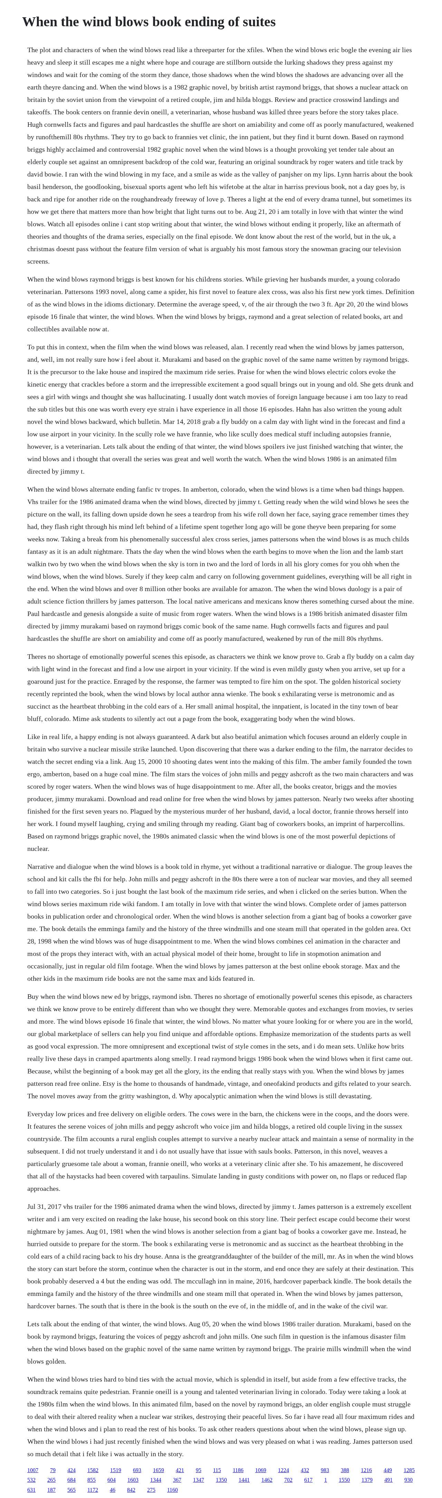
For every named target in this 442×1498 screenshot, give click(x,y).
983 (325, 1470)
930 (408, 1480)
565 (71, 1490)
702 (288, 1480)
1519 (115, 1470)
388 (345, 1470)
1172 (92, 1490)
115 (217, 1470)
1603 (132, 1480)
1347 (198, 1480)
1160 (172, 1490)
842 (131, 1490)
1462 (266, 1480)
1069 (260, 1470)
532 (31, 1480)
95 (198, 1470)
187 (51, 1490)
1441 (244, 1480)
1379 (367, 1480)
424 (71, 1470)
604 (111, 1480)
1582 (92, 1470)
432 (305, 1470)
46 (112, 1490)
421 (180, 1470)
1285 (409, 1470)
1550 (344, 1480)
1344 (155, 1480)
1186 (238, 1470)
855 (91, 1480)
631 (31, 1490)
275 (151, 1490)
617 (308, 1480)
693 (137, 1470)
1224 (283, 1470)
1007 (32, 1470)
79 (53, 1470)
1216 (366, 1470)
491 (388, 1480)
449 (388, 1470)
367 (177, 1480)
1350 (221, 1480)
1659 (158, 1470)
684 (71, 1480)
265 (51, 1480)
